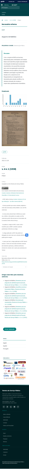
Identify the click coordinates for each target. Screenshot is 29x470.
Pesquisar (5, 7)
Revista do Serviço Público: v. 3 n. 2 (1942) (16, 311)
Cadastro (4, 12)
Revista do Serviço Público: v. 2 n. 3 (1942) (16, 298)
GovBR (2, 1)
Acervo (6, 20)
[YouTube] (14, 406)
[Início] (2, 20)
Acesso (3, 14)
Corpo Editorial (6, 417)
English (5, 343)
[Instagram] (3, 406)
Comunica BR (11, 1)
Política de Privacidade (8, 425)
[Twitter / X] (7, 406)
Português (5, 348)
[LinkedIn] (10, 406)
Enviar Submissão (9, 329)
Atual (4, 433)
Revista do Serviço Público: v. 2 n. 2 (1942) (16, 317)
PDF (5, 151)
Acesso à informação (22, 1)
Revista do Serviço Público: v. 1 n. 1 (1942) (16, 285)
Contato (5, 422)
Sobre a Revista (6, 414)
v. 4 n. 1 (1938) (13, 20)
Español (5, 346)
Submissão (5, 420)
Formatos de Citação (8, 267)
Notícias (5, 441)
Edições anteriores (7, 436)
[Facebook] (18, 406)
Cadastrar (5, 452)
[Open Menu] (2, 5)
